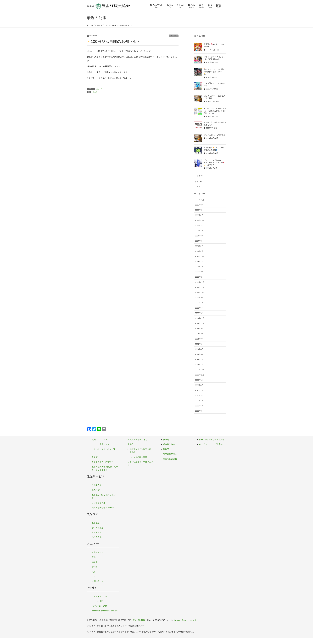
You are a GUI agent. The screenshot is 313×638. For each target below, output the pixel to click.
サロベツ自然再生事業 (137, 457)
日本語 (95, 92)
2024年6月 (199, 236)
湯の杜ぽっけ (97, 490)
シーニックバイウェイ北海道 (211, 440)
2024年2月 (199, 246)
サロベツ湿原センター (101, 444)
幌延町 (166, 440)
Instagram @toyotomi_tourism (104, 611)
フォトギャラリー (99, 596)
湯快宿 (130, 444)
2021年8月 (199, 334)
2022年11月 (199, 287)
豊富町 (95, 457)
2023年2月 (199, 277)
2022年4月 (199, 308)
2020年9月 (199, 385)
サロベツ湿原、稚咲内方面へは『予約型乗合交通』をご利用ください (215, 110)
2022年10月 (199, 292)
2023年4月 (199, 267)
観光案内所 (96, 485)
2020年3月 (199, 411)
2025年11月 (199, 200)
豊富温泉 (96, 523)
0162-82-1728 (139, 620)
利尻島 (166, 449)
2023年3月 (199, 272)
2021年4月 (199, 349)
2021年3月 (199, 354)
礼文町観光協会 (170, 454)
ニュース (174, 36)
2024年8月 (199, 226)
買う (94, 572)
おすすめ (198, 181)
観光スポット (97, 552)
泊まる (95, 562)
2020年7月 (199, 390)
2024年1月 (199, 251)
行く (94, 576)
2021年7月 (199, 339)
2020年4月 (199, 406)
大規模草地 (96, 532)
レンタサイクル (98, 503)
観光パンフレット (99, 440)
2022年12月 (199, 282)
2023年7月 (199, 262)
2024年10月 (199, 220)
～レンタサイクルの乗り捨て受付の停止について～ (214, 70)
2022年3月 (199, 313)
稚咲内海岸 (96, 537)
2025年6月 (199, 205)
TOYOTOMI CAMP (100, 606)
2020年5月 (199, 401)
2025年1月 (199, 215)
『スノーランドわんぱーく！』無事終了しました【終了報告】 (213, 162)
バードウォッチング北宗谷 (211, 444)
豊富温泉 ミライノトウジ (139, 440)
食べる (95, 567)
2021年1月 (199, 365)
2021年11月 (199, 323)
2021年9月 (199, 328)
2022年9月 (199, 298)
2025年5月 (199, 210)
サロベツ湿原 (97, 528)
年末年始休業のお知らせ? (101, 100)
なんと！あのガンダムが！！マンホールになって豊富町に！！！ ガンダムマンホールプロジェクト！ (130, 106)
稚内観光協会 (169, 444)
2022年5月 (199, 303)
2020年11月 (199, 375)
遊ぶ (94, 557)
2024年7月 (199, 231)
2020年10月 (199, 380)
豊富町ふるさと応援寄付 (102, 462)
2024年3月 (199, 241)
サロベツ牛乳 (97, 601)
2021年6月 (199, 344)
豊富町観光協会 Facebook (103, 508)
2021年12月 (199, 318)
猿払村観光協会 (170, 459)
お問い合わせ (97, 581)
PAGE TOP (304, 617)
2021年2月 (199, 359)
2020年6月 (199, 396)
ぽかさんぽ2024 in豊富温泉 (214, 135)
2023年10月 (199, 256)
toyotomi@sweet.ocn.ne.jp (185, 620)
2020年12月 (199, 370)
